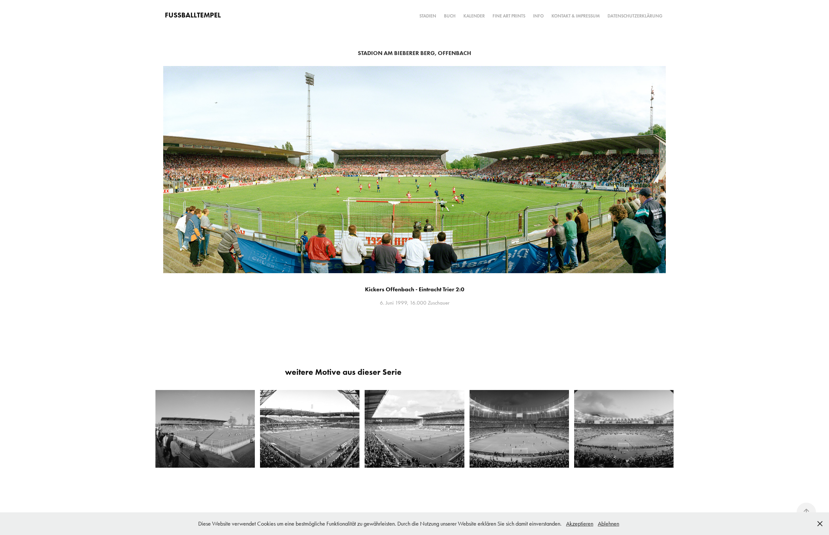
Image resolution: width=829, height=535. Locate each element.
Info (538, 16)
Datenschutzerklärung (635, 16)
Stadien (427, 16)
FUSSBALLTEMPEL (193, 15)
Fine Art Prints (509, 16)
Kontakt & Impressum (575, 16)
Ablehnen (608, 523)
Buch (450, 16)
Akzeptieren (579, 523)
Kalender (474, 16)
